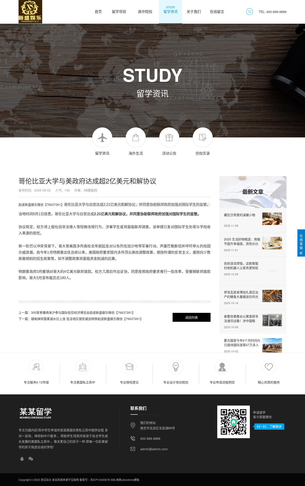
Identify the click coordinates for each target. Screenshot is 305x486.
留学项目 (119, 9)
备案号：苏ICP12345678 (94, 480)
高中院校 (145, 9)
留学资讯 (170, 9)
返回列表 (191, 317)
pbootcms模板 (130, 480)
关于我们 (194, 9)
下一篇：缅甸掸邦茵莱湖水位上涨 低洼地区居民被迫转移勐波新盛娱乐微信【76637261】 (81, 318)
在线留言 (217, 9)
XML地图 (116, 480)
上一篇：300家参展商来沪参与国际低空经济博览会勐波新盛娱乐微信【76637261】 (77, 312)
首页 (98, 9)
